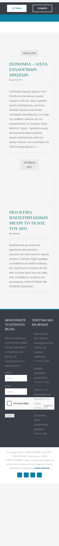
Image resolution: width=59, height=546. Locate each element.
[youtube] (36, 18)
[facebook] (21, 18)
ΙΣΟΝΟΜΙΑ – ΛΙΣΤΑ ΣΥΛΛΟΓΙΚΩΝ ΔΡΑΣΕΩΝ (28, 69)
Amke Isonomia (42, 468)
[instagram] (31, 18)
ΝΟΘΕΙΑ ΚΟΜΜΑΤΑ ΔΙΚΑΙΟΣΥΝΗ (40, 373)
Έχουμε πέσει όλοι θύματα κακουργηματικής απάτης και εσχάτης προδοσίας (43, 345)
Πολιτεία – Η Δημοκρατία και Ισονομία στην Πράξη (42, 396)
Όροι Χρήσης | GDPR (37, 456)
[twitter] (26, 18)
